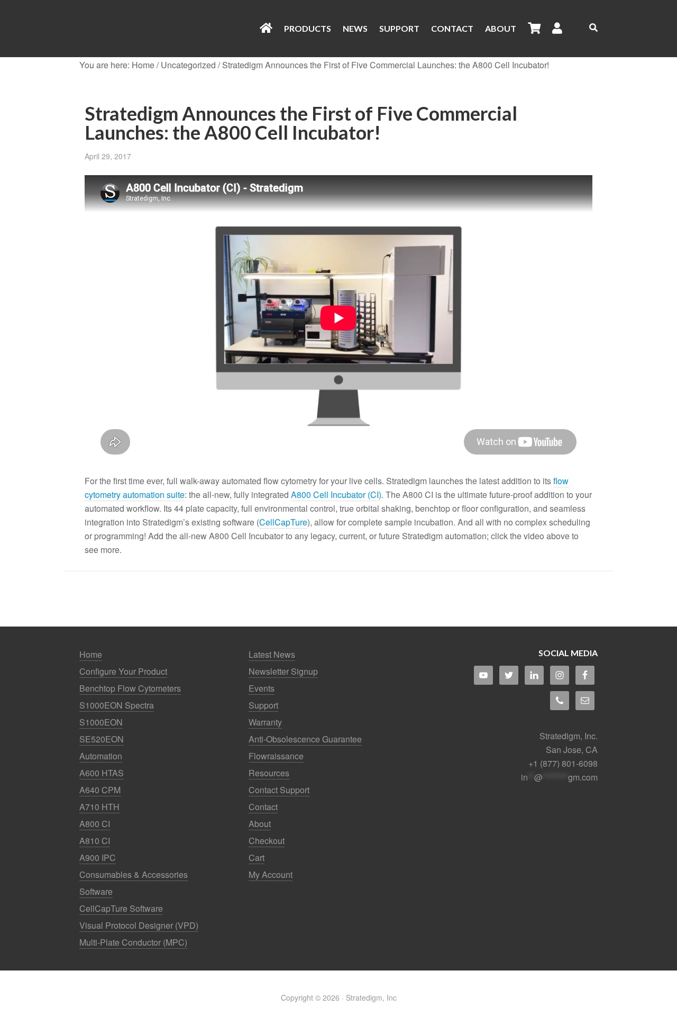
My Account (270, 874)
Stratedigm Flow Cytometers (164, 28)
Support (263, 705)
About (260, 824)
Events (262, 688)
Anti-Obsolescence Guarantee (305, 739)
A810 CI (94, 840)
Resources (269, 773)
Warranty (265, 722)
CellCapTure (283, 522)
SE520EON (101, 739)
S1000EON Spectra (116, 705)
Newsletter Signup (283, 671)
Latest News (272, 654)
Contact (263, 807)
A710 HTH (99, 807)
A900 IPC (97, 857)
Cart (256, 857)
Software (96, 891)
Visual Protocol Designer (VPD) (138, 925)
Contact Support (279, 790)
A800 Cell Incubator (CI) (336, 494)
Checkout (267, 840)
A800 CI (94, 824)
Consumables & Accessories (133, 874)
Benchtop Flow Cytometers (130, 688)
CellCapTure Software (121, 908)
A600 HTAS (101, 773)
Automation (100, 756)
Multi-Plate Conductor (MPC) (133, 942)
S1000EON (101, 722)
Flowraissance (276, 756)
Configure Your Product (123, 671)
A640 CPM (100, 790)
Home (90, 654)
